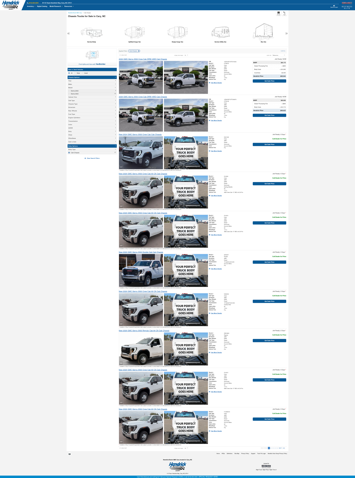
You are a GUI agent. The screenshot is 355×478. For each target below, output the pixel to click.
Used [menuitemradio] (86, 73)
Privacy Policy (245, 453)
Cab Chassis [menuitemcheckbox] (74, 153)
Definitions (229, 453)
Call (284, 15)
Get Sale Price (269, 81)
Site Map (236, 453)
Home (218, 453)
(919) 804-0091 (34, 3)
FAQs (223, 453)
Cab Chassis (133, 51)
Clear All (283, 51)
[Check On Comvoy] (69, 454)
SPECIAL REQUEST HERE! (208, 477)
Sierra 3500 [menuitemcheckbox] (74, 94)
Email (278, 15)
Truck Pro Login (261, 453)
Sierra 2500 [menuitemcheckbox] (74, 91)
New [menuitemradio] (78, 73)
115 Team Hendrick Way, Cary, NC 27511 (58, 3)
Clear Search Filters (93, 158)
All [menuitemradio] (71, 73)
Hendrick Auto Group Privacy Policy (277, 453)
